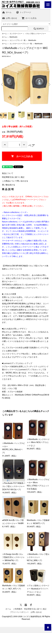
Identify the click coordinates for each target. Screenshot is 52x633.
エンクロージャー (16, 33)
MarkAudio (13, 37)
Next (49, 84)
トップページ (25, 12)
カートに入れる (24, 156)
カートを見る (31, 18)
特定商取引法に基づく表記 (13, 177)
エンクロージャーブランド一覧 (21, 43)
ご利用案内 (17, 608)
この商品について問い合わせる (15, 180)
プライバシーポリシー (19, 612)
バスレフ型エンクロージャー (35, 33)
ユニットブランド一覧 (18, 40)
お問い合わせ (11, 18)
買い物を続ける (8, 184)
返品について (7, 173)
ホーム (8, 12)
